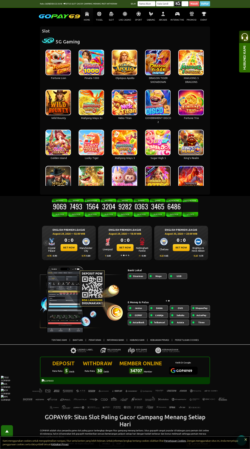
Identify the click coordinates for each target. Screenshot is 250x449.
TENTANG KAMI (59, 340)
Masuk (194, 3)
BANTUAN (78, 340)
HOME (87, 20)
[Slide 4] (128, 255)
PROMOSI (191, 20)
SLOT (111, 20)
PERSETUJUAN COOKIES (187, 340)
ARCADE (163, 20)
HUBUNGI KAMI (137, 340)
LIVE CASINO (125, 20)
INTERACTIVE (177, 20)
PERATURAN (95, 340)
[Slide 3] (126, 255)
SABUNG (151, 20)
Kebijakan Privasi (60, 444)
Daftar (205, 3)
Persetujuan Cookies (175, 440)
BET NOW (78, 247)
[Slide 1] (121, 255)
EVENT (204, 20)
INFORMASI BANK (115, 340)
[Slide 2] (123, 255)
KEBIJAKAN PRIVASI (159, 340)
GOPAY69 (44, 430)
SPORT (138, 20)
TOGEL (99, 20)
